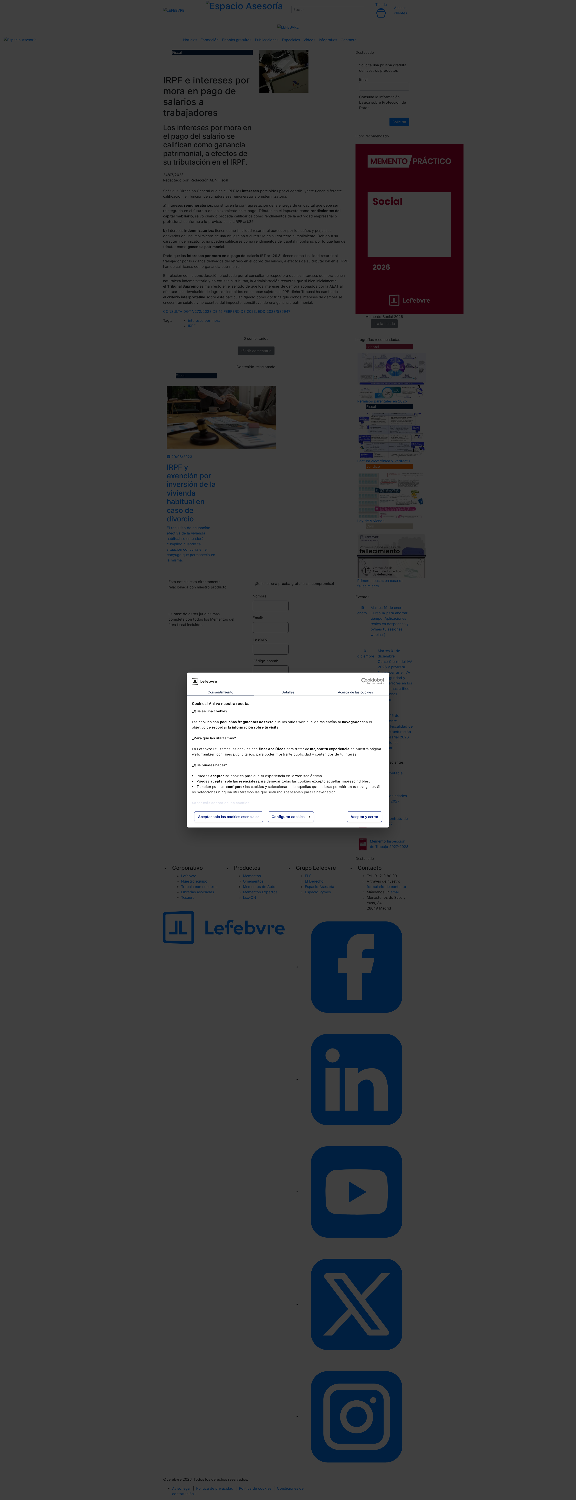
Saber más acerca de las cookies (221, 803)
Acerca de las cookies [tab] (355, 692)
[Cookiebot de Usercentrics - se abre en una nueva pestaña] (364, 681)
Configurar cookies (288, 817)
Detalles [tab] (288, 692)
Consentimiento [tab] (220, 692)
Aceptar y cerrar (364, 817)
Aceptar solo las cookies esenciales (228, 817)
